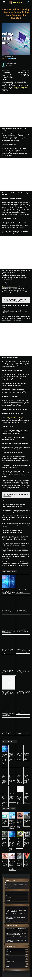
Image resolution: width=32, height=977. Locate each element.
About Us (8, 893)
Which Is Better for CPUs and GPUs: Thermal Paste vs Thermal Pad (23, 692)
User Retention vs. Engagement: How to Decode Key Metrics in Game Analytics (8, 693)
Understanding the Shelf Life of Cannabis (23, 74)
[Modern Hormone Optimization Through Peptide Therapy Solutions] (20, 856)
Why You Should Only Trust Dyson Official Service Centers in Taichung (7, 651)
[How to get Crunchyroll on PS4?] (23, 724)
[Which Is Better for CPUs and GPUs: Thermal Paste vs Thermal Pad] (23, 683)
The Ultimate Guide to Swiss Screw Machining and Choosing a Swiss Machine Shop (8, 672)
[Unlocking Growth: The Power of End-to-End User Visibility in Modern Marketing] (12, 815)
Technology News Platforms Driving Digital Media (23, 612)
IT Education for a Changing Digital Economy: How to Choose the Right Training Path (8, 591)
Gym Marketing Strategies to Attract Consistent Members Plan (26, 842)
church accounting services (14, 417)
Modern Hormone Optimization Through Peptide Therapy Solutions (19, 864)
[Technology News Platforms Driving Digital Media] (23, 602)
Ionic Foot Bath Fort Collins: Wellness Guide (26, 863)
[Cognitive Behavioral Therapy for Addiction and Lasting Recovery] (12, 856)
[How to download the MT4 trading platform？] (5, 815)
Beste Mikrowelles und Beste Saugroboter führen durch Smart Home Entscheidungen (8, 713)
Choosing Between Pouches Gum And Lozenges (4, 863)
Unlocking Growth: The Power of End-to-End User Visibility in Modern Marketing (12, 824)
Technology (12, 58)
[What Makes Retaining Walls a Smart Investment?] (27, 815)
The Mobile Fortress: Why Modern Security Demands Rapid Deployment (8, 631)
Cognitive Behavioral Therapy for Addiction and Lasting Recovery (12, 865)
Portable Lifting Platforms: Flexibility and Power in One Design (23, 651)
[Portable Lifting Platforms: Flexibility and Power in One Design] (23, 641)
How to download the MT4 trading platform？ (5, 823)
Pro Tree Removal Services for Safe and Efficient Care (4, 842)
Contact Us (8, 895)
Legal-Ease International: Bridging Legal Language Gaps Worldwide (7, 76)
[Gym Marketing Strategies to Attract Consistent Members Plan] (27, 834)
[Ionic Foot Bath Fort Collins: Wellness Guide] (27, 856)
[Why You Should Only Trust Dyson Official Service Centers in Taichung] (8, 641)
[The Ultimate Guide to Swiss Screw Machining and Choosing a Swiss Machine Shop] (8, 662)
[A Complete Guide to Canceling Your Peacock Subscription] (23, 662)
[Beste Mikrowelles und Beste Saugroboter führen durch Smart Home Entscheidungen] (8, 703)
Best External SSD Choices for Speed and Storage (22, 631)
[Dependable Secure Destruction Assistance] (8, 724)
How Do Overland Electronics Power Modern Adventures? (23, 591)
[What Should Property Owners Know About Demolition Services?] (20, 834)
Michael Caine (7, 61)
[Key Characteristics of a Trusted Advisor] (23, 703)
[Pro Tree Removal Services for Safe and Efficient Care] (5, 834)
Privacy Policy (9, 897)
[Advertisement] (16, 110)
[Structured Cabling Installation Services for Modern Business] (8, 602)
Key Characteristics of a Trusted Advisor (23, 712)
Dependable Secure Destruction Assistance (7, 733)
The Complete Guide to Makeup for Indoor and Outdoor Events (20, 824)
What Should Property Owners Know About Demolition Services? (19, 843)
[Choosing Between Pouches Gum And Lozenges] (5, 856)
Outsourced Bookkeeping (9, 287)
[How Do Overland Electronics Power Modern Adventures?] (23, 581)
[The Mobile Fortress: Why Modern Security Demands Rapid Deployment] (8, 621)
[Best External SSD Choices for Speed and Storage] (23, 621)
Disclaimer (8, 900)
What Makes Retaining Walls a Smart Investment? (27, 823)
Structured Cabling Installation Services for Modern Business (8, 612)
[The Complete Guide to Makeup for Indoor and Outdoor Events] (20, 815)
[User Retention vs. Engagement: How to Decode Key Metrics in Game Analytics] (8, 683)
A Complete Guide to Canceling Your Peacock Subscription (23, 671)
